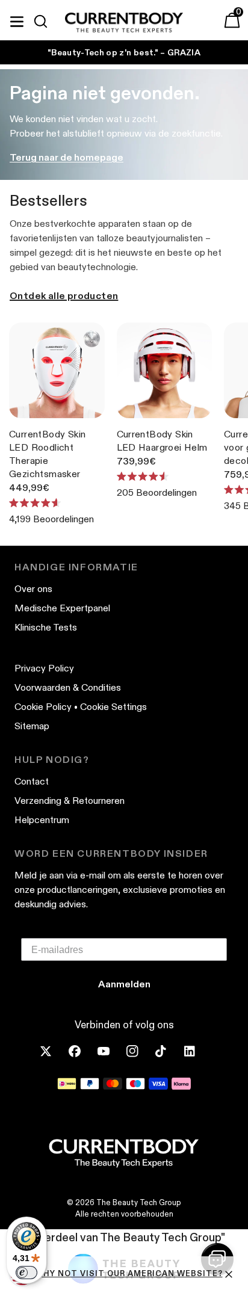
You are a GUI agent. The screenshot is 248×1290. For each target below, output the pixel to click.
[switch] (26, 1272)
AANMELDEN (186, 689)
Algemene (172, 733)
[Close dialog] (242, 588)
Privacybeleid (225, 727)
